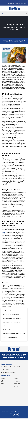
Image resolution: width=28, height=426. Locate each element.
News (10, 40)
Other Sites (16, 385)
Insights (5, 326)
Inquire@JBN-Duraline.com (9, 372)
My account (16, 381)
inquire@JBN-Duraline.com (22, 1)
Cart (15, 380)
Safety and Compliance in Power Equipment (14, 333)
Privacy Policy (17, 383)
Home (5, 40)
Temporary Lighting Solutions (10, 337)
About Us (3, 378)
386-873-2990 (5, 1)
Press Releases (7, 329)
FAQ (2, 380)
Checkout (16, 378)
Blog (2, 381)
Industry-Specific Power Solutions (12, 318)
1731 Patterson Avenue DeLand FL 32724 (12, 366)
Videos (2, 383)
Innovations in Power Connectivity (11, 322)
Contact (16, 386)
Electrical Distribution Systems (11, 314)
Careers (2, 386)
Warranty (3, 385)
